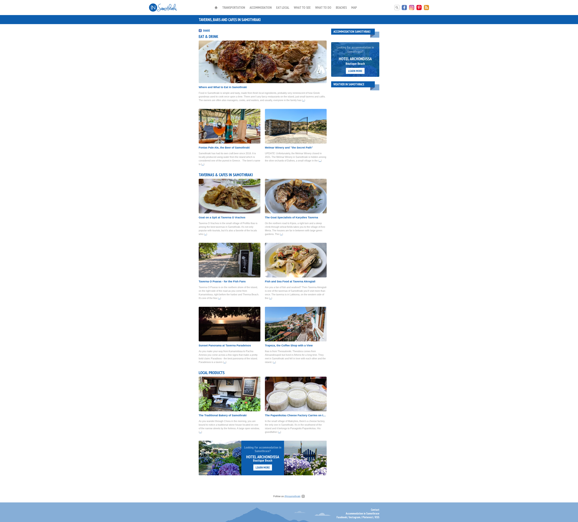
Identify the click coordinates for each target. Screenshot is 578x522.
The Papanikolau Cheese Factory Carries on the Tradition (296, 415)
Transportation (233, 7)
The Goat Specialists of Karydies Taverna (291, 217)
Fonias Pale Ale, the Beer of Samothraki (224, 147)
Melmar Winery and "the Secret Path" (289, 147)
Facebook (342, 517)
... (303, 100)
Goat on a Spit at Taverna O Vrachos (222, 217)
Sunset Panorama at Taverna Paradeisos (225, 345)
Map (354, 7)
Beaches (341, 7)
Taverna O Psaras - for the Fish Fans (222, 281)
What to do (323, 7)
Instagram (354, 517)
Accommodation (261, 7)
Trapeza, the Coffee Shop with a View (289, 345)
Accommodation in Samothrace (362, 513)
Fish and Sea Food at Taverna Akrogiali (290, 281)
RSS (377, 517)
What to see (302, 7)
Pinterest (367, 517)
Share (206, 30)
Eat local (282, 7)
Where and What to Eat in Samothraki (223, 87)
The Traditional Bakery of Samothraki (223, 415)
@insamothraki (292, 496)
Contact (375, 509)
